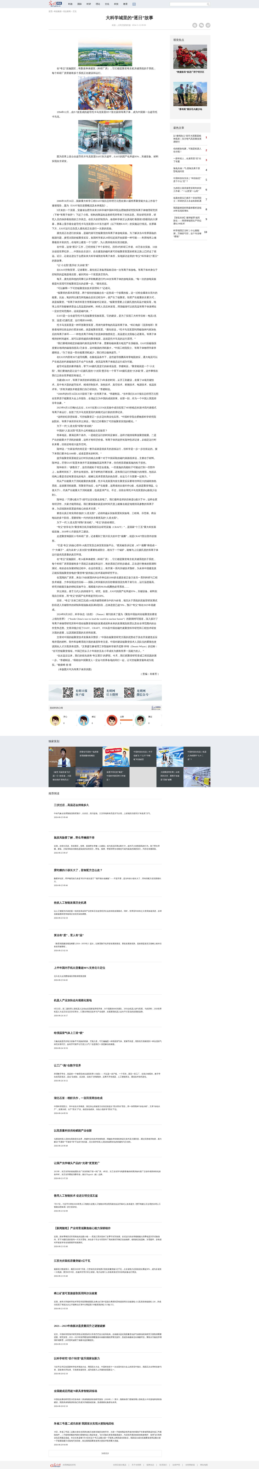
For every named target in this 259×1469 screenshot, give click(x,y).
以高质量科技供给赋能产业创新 (73, 1130)
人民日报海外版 (124, 25)
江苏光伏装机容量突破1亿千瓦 (72, 1260)
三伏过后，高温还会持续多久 (71, 805)
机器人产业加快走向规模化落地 (73, 1000)
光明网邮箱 (190, 1465)
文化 (107, 4)
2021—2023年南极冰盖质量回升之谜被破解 (79, 1325)
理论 (98, 4)
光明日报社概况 (119, 1465)
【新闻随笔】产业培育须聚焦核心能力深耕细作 (82, 1228)
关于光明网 (136, 1465)
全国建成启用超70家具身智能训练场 (75, 1390)
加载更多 (105, 1453)
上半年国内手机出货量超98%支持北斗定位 (79, 967)
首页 (50, 11)
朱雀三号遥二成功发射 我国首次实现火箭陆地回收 (84, 1423)
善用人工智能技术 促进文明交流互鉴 (76, 1195)
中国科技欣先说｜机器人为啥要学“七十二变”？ (197, 755)
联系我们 (163, 1465)
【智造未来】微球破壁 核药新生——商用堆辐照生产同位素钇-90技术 (187, 221)
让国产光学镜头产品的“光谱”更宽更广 (77, 1163)
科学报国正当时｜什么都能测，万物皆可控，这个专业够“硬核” (187, 233)
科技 (116, 4)
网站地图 (204, 1465)
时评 (89, 4)
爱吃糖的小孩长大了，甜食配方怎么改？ (78, 870)
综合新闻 (67, 11)
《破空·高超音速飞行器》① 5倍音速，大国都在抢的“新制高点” (62, 776)
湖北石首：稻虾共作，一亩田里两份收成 (78, 1097)
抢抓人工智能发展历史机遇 (70, 902)
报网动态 (150, 1465)
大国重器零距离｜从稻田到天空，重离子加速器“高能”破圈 (170, 776)
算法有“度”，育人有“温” (69, 935)
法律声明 (176, 1465)
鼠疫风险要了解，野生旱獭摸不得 (74, 837)
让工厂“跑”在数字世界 (67, 1065)
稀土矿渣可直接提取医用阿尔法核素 (75, 1293)
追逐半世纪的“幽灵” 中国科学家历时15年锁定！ (116, 776)
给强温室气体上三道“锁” (69, 1032)
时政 (70, 4)
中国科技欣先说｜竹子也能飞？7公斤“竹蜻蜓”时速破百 (143, 755)
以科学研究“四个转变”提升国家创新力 (77, 1358)
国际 (79, 4)
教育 (125, 4)
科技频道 (58, 11)
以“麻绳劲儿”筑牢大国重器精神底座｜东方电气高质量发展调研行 (187, 139)
